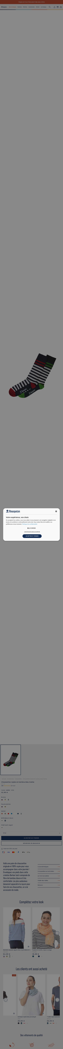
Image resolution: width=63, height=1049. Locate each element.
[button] (31, 528)
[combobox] (56, 511)
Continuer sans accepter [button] (32, 532)
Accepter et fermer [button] (32, 536)
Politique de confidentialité (29, 524)
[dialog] (31, 524)
